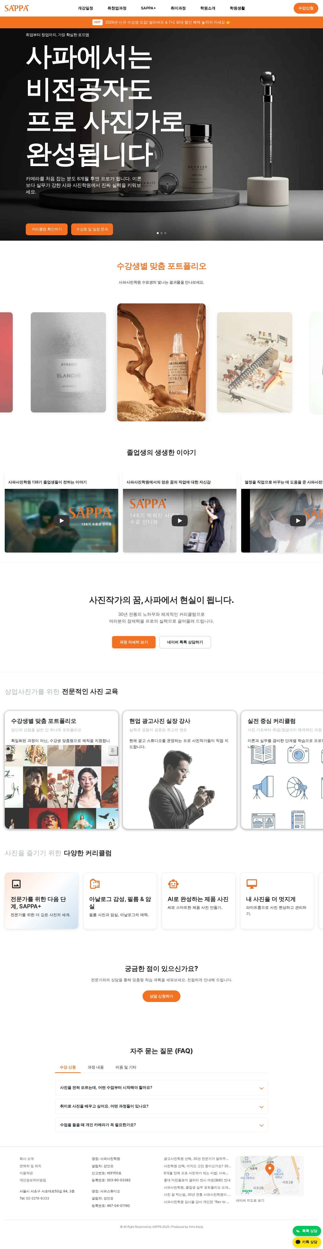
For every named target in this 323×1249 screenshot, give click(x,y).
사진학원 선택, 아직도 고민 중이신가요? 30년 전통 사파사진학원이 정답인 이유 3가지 (197, 1166)
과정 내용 (96, 1067)
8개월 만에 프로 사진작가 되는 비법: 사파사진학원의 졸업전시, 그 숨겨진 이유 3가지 (197, 1173)
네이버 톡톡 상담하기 (185, 642)
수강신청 (306, 8)
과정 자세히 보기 (134, 642)
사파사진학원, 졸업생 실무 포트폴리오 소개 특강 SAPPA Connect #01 (197, 1187)
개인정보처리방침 (33, 1180)
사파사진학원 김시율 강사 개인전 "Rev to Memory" (197, 1202)
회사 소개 (27, 1159)
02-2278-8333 (37, 1198)
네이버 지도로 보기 (250, 1200)
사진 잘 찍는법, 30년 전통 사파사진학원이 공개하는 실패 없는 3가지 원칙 (197, 1194)
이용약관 (26, 1173)
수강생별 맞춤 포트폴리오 (162, 265)
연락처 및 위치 (30, 1166)
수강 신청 (68, 1067)
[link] (61, 770)
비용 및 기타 (126, 1067)
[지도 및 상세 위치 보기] (269, 1175)
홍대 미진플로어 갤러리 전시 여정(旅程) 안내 (197, 1180)
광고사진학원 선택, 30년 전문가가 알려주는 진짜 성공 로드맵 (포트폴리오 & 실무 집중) (197, 1159)
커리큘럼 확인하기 (47, 229)
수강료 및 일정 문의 (92, 229)
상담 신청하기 (161, 996)
